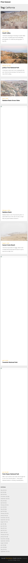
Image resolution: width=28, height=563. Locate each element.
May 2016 (3, 549)
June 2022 (3, 507)
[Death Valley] (14, 20)
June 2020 (3, 547)
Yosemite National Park (9, 362)
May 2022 (3, 509)
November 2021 (4, 517)
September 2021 (4, 519)
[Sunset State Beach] (14, 231)
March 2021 (3, 532)
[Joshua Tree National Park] (14, 54)
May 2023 (3, 500)
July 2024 (3, 492)
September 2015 (4, 551)
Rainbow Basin (7, 212)
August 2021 (3, 521)
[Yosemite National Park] (14, 307)
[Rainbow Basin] (14, 156)
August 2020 (3, 543)
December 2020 (4, 538)
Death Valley (6, 33)
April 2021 (3, 530)
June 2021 (3, 526)
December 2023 (4, 496)
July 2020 (3, 545)
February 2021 (4, 534)
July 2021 (3, 524)
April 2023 (3, 502)
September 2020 (4, 541)
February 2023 (4, 505)
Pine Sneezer (6, 2)
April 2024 (3, 494)
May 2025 (3, 490)
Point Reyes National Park (10, 474)
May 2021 (3, 528)
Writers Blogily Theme (15, 560)
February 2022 (4, 513)
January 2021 (3, 536)
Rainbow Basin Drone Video (11, 100)
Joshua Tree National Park (10, 68)
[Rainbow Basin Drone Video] (14, 87)
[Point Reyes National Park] (14, 418)
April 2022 (3, 511)
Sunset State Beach (8, 245)
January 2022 (3, 515)
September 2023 (4, 498)
